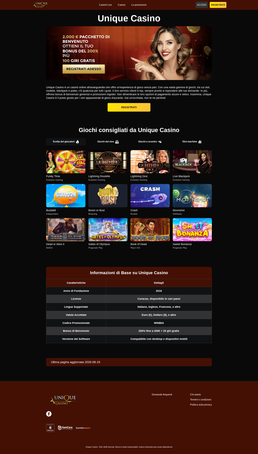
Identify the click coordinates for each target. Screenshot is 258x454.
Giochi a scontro (147, 141)
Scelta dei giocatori (64, 141)
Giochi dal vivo (105, 141)
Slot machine (189, 141)
